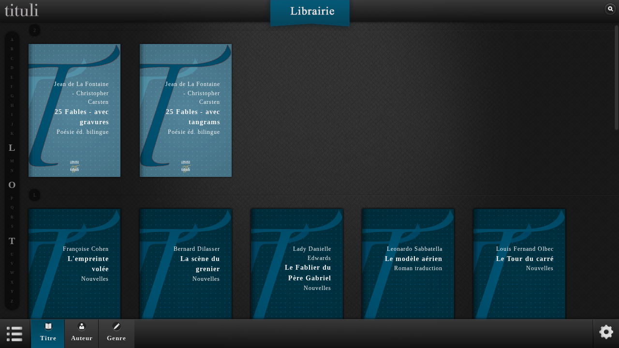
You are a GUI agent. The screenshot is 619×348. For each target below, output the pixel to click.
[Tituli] (22, 3)
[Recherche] (610, 9)
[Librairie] (310, 16)
